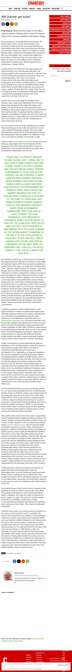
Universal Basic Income (16, 425)
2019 (63, 659)
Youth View (64, 52)
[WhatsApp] (16, 24)
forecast (4, 391)
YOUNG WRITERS (29, 656)
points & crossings (60, 49)
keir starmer (18, 553)
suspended (27, 456)
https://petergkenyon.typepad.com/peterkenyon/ (26, 575)
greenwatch (63, 42)
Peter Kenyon (6, 19)
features (65, 16)
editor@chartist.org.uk (57, 658)
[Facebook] (3, 24)
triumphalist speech (22, 142)
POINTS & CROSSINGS (40, 660)
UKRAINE (39, 657)
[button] (62, 8)
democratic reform (60, 29)
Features (8, 13)
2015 (63, 671)
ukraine (66, 32)
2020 (63, 657)
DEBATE (28, 659)
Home (2, 13)
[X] (7, 24)
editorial (65, 19)
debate (66, 23)
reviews (66, 26)
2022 (63, 653)
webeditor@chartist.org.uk (58, 661)
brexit (66, 39)
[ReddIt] (12, 24)
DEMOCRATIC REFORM (40, 654)
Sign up (67, 81)
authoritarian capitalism (11, 320)
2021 (63, 655)
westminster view (61, 46)
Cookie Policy (37, 669)
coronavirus (10, 553)
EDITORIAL (29, 662)
